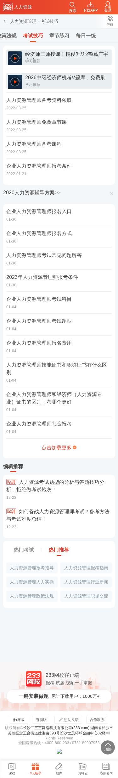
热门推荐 (59, 549)
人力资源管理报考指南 (86, 567)
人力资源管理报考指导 (32, 567)
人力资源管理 (23, 21)
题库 (59, 773)
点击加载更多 (57, 447)
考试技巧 (49, 21)
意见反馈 (71, 720)
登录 (108, 10)
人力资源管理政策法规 (32, 595)
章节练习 (59, 35)
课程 (12, 773)
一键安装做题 (59, 696)
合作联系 (97, 720)
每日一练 (86, 35)
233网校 (8, 7)
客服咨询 (106, 773)
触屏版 (19, 720)
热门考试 (24, 549)
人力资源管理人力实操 (32, 581)
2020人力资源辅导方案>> (31, 192)
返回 (5, 21)
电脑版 (41, 720)
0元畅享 (35, 773)
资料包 (82, 773)
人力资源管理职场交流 (86, 595)
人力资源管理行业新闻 (86, 581)
